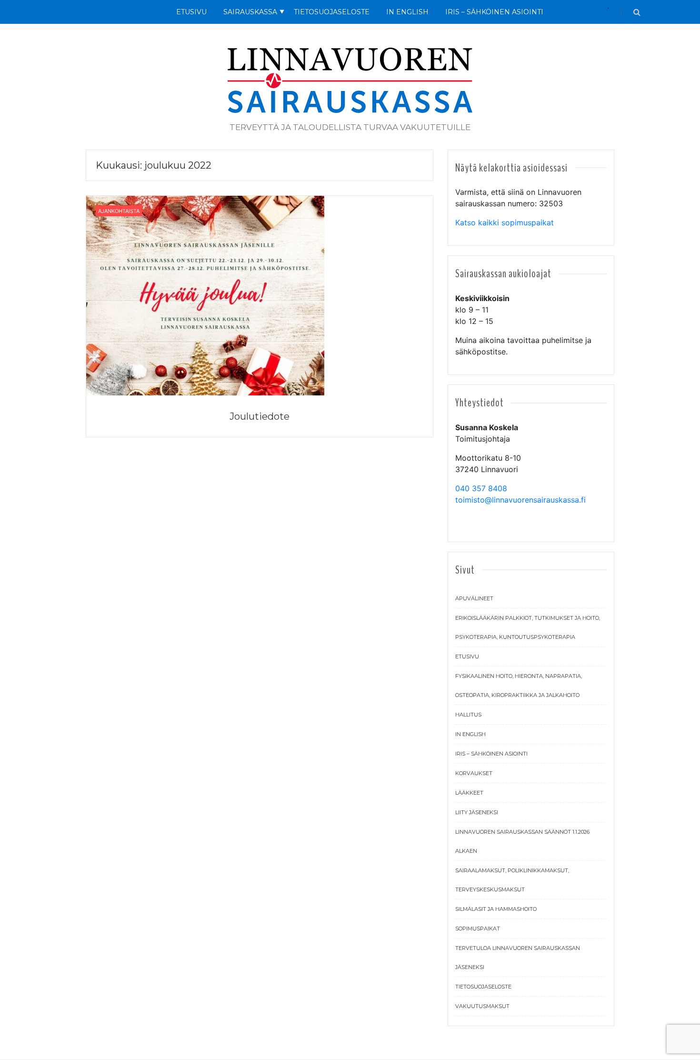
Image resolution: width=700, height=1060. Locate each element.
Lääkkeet (469, 792)
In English (407, 12)
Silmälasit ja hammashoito (496, 909)
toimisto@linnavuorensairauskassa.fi (520, 500)
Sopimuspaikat (477, 928)
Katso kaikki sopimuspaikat (504, 222)
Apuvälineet (474, 598)
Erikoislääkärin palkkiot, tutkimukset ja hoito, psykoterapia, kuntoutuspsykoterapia (527, 627)
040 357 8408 (481, 488)
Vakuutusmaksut (482, 1006)
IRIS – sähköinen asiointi (491, 753)
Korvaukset (473, 773)
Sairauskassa (250, 12)
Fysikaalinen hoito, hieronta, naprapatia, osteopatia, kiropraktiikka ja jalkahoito (518, 685)
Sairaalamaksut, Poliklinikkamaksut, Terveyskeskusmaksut (512, 880)
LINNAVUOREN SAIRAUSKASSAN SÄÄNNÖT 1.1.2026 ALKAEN (522, 841)
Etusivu (191, 12)
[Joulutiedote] (205, 294)
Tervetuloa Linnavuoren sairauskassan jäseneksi (517, 957)
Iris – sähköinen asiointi (494, 12)
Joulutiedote (260, 416)
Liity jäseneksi (476, 812)
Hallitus (468, 714)
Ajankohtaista (119, 211)
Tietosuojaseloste (332, 12)
